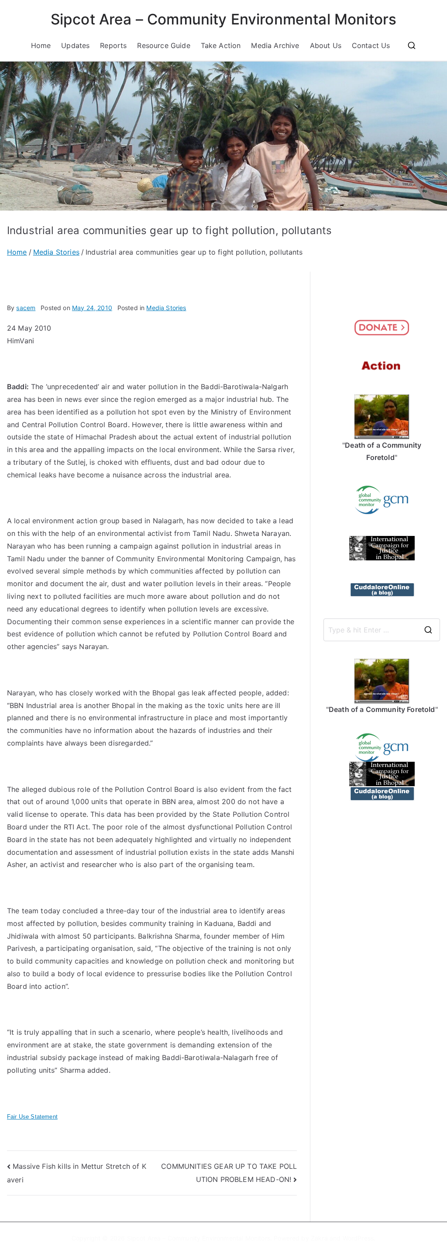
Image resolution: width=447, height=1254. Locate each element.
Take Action (221, 45)
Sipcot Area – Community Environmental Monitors (223, 19)
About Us (325, 45)
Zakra (319, 1238)
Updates (75, 45)
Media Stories (166, 307)
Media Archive (275, 45)
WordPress (358, 1238)
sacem (25, 307)
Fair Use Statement (32, 1116)
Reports (113, 45)
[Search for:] (382, 630)
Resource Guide (163, 45)
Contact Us (371, 45)
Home (41, 45)
